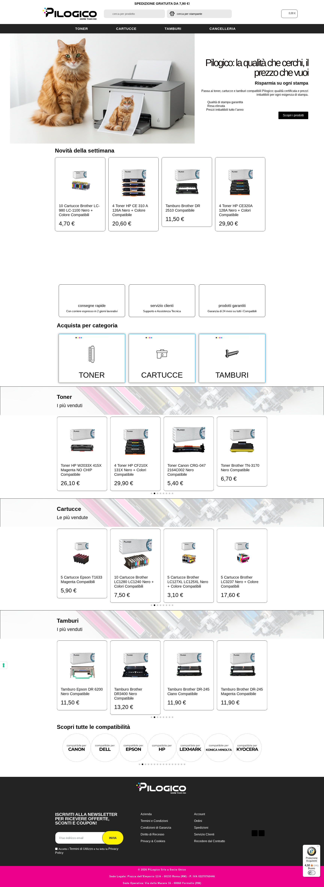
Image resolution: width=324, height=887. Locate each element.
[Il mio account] (261, 14)
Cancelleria (222, 29)
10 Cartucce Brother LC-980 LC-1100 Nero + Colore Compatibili (79, 210)
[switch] (311, 872)
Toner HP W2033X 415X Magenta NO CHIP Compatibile (81, 470)
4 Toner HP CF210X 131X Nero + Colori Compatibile (131, 470)
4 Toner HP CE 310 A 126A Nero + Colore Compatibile (130, 210)
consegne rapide (92, 306)
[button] (289, 14)
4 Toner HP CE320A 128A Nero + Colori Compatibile (235, 210)
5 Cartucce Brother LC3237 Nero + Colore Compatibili (239, 581)
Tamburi (173, 29)
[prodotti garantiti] (232, 294)
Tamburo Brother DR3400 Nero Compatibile (128, 693)
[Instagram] (262, 833)
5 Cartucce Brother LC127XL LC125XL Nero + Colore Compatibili (187, 581)
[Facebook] (255, 833)
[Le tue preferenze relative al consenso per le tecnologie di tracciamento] (3, 665)
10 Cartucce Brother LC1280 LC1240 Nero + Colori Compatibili (134, 581)
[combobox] (134, 14)
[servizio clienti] (162, 294)
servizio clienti (161, 306)
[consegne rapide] (92, 294)
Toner (81, 29)
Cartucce (126, 29)
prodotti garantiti (232, 306)
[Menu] (318, 847)
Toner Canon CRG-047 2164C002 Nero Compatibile (186, 470)
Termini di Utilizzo (81, 848)
